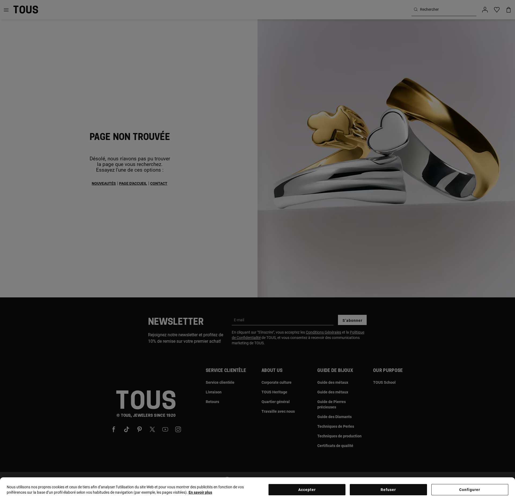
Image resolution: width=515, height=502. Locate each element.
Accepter (307, 490)
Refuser (388, 490)
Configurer (469, 490)
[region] (257, 489)
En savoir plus (200, 492)
